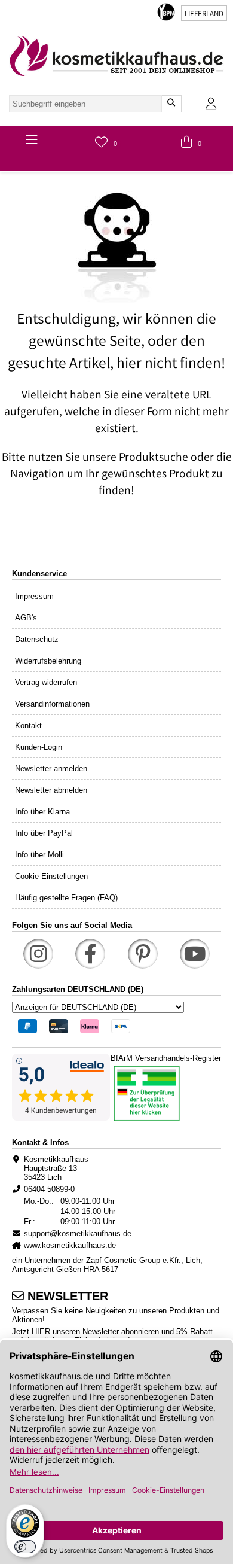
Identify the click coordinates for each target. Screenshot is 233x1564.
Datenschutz (37, 639)
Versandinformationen (52, 703)
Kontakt (28, 725)
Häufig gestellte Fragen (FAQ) (66, 897)
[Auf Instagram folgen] (38, 954)
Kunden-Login (38, 747)
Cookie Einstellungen (51, 876)
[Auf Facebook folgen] (90, 954)
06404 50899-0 (49, 1189)
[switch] (25, 1546)
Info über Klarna (42, 811)
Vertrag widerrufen (46, 682)
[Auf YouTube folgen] (195, 954)
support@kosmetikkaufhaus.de (77, 1233)
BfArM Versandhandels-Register (166, 1058)
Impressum (34, 596)
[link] (116, 56)
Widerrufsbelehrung (48, 660)
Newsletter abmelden (51, 790)
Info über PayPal (44, 833)
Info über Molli (39, 854)
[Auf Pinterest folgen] (143, 954)
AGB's (26, 617)
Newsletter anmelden (51, 768)
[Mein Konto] (211, 104)
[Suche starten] (171, 103)
